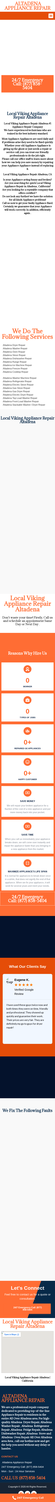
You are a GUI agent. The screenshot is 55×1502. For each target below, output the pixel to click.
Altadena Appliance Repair (27, 6)
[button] (51, 16)
